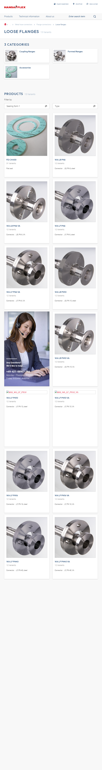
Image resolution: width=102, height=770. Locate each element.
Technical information (29, 16)
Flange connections (44, 24)
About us (50, 16)
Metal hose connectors (23, 24)
